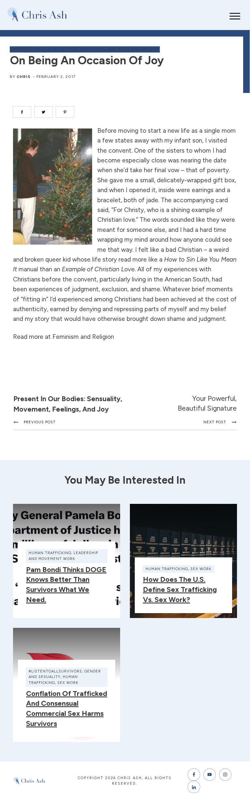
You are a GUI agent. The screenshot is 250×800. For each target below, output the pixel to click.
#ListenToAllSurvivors (55, 671)
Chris (24, 76)
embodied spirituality (35, 49)
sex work (201, 569)
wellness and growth (133, 49)
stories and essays (83, 49)
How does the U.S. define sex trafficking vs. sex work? (180, 589)
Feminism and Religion (83, 336)
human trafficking (50, 553)
